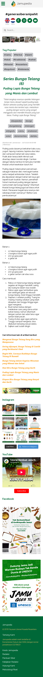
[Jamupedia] (21, 4)
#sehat (32, 60)
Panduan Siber (8, 658)
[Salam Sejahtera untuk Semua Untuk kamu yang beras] (21, 437)
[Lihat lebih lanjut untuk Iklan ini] (21, 390)
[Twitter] (29, 20)
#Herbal (18, 55)
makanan (33, 131)
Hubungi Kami (8, 666)
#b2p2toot (9, 69)
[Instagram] (24, 20)
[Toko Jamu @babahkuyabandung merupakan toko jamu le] (35, 410)
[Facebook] (18, 20)
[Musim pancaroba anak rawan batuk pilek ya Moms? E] (35, 423)
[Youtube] (35, 20)
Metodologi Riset (10, 669)
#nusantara (21, 64)
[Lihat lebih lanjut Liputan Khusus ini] (21, 44)
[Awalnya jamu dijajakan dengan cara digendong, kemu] (21, 410)
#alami (28, 55)
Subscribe (21, 491)
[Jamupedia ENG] (7, 20)
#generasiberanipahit (21, 14)
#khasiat (8, 64)
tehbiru (34, 136)
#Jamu (7, 55)
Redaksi (5, 654)
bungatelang (15, 126)
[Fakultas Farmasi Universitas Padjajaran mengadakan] (8, 423)
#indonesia (23, 69)
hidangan (30, 126)
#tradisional (19, 60)
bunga (29, 121)
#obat (7, 60)
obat (9, 136)
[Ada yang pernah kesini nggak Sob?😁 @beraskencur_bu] (21, 423)
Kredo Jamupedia (10, 650)
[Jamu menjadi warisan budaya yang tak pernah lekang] (8, 437)
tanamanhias (21, 136)
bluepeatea (17, 121)
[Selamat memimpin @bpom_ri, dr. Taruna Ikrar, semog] (35, 437)
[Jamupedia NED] (13, 20)
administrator (16, 143)
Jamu (21, 131)
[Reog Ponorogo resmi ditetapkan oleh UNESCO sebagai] (8, 410)
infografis (11, 131)
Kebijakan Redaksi (10, 662)
